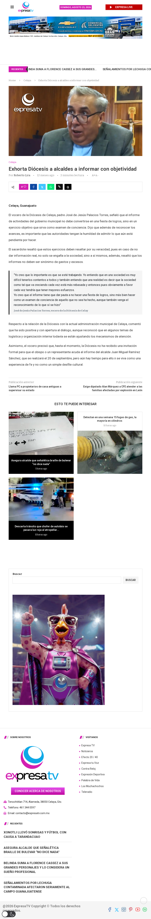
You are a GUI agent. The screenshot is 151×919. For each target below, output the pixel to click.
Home (12, 80)
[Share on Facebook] (33, 187)
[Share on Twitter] (42, 187)
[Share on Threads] (67, 187)
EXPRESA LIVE (124, 7)
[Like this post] (25, 187)
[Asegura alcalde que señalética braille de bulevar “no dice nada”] (41, 433)
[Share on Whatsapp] (50, 187)
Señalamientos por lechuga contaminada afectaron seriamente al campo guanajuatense (37, 887)
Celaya (27, 80)
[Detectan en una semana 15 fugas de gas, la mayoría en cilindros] (109, 452)
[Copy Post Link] (59, 187)
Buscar (17, 574)
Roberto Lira (22, 175)
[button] (9, 914)
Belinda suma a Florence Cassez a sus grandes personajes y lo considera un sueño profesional (36, 867)
